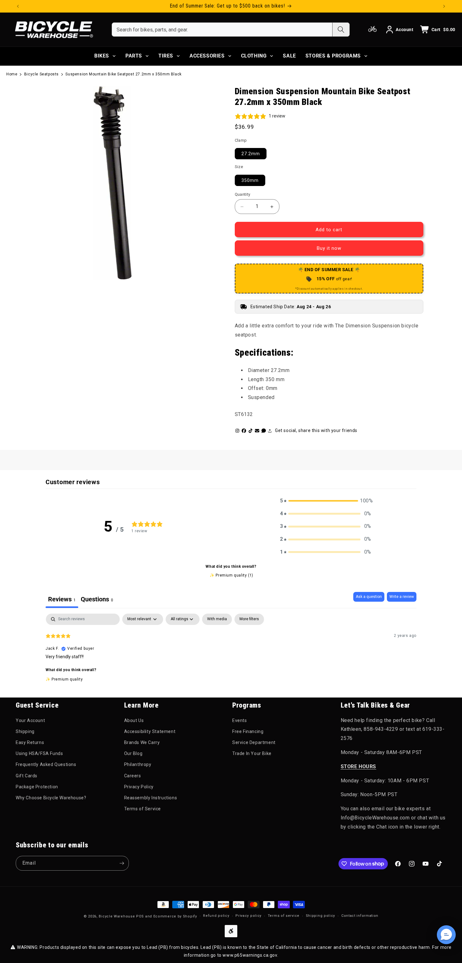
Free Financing (247, 731)
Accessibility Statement (150, 731)
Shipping (25, 731)
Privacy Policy (139, 786)
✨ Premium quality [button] (64, 679)
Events (239, 720)
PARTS (133, 56)
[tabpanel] (231, 653)
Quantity (242, 194)
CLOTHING (254, 56)
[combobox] (222, 29)
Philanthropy (137, 764)
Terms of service (284, 916)
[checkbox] (217, 619)
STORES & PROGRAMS (333, 56)
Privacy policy (248, 916)
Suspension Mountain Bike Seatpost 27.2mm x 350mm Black (123, 74)
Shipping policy (320, 916)
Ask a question (369, 596)
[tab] (97, 600)
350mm (250, 180)
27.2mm (250, 153)
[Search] (340, 29)
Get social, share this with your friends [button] (316, 430)
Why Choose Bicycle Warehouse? (51, 797)
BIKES (101, 56)
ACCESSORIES (207, 56)
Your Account (30, 720)
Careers (132, 775)
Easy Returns (30, 742)
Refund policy (216, 916)
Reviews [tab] (62, 599)
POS (140, 916)
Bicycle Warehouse (117, 916)
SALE (289, 56)
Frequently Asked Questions (46, 764)
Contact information (359, 916)
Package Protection (37, 786)
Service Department (254, 742)
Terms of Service (142, 808)
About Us (134, 720)
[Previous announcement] (18, 6)
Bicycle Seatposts (41, 74)
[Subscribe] (122, 863)
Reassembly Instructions (150, 797)
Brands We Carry (142, 742)
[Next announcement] (444, 6)
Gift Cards (26, 775)
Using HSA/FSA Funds (39, 753)
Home (11, 74)
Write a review (401, 596)
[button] (325, 501)
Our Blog (133, 753)
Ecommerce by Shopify (175, 916)
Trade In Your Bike (252, 753)
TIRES (165, 56)
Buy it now (329, 248)
